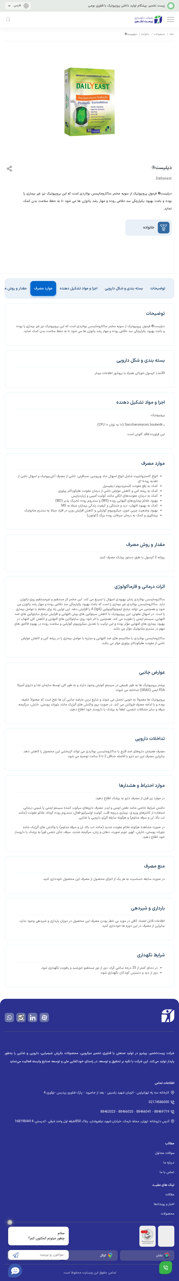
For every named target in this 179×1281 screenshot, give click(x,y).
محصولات (159, 34)
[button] (170, 20)
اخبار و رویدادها (164, 1204)
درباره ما (168, 1162)
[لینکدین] (32, 1017)
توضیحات (157, 288)
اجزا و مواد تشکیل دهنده (78, 288)
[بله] (21, 1017)
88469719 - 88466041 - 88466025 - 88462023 (134, 1111)
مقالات (169, 1194)
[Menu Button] (165, 1267)
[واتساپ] (9, 1017)
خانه (171, 34)
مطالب (169, 1143)
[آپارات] (44, 1017)
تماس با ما (167, 1172)
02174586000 (159, 1102)
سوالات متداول (164, 1153)
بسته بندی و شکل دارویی (124, 288)
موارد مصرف (43, 288)
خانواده (145, 34)
